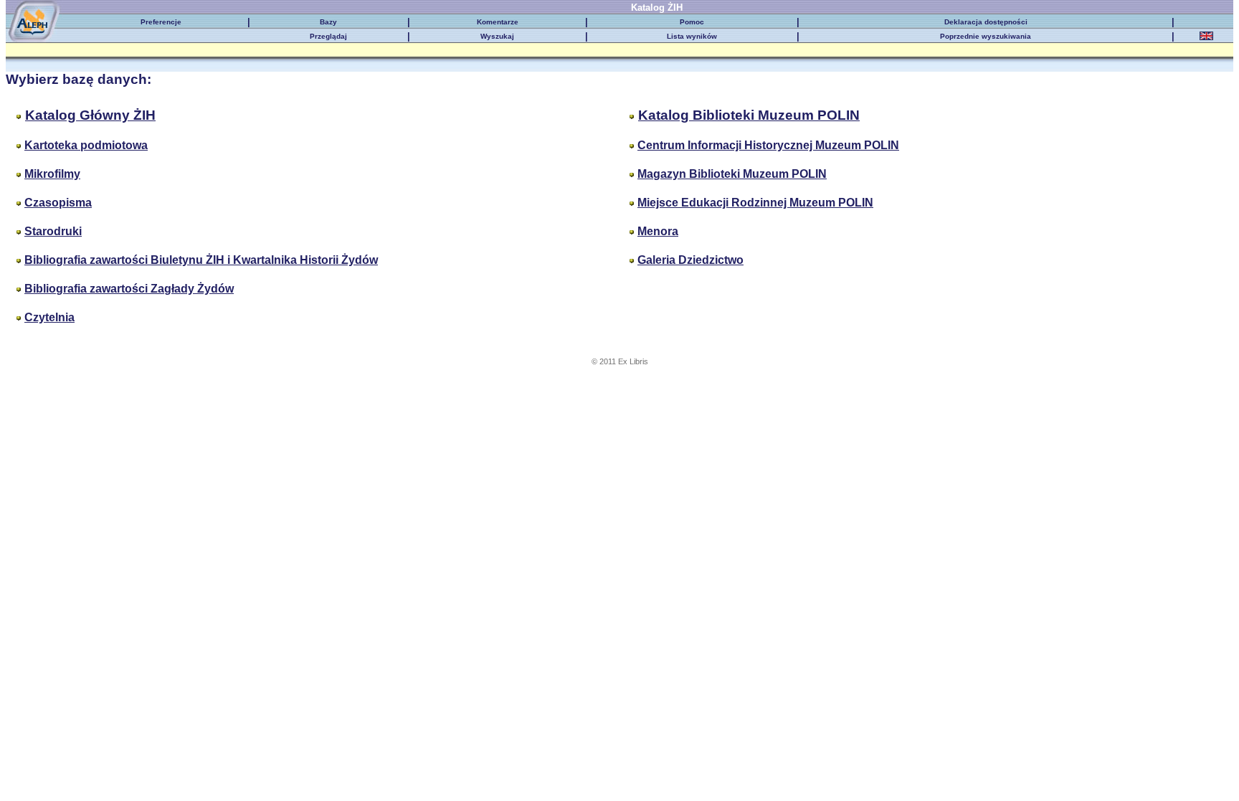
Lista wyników (692, 36)
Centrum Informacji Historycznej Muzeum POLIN (768, 145)
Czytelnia (49, 317)
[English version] (1206, 38)
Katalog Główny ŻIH (90, 115)
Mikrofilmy (52, 174)
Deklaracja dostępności (985, 22)
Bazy (328, 22)
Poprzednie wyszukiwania (985, 36)
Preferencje (161, 22)
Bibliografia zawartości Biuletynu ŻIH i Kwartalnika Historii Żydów (201, 260)
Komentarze (497, 22)
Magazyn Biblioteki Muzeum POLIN (732, 174)
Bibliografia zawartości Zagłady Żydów (129, 289)
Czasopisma (58, 202)
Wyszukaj (497, 36)
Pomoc (692, 22)
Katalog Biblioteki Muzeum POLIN (749, 115)
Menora (657, 231)
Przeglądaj (328, 36)
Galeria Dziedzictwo (690, 260)
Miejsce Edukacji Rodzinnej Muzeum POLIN (755, 202)
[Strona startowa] (43, 11)
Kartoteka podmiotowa (86, 145)
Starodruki (53, 231)
